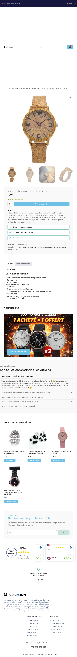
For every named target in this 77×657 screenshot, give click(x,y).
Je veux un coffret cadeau (16, 298)
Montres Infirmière (33, 626)
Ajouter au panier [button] (34, 460)
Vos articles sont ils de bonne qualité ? (20, 402)
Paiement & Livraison (57, 629)
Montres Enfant (32, 635)
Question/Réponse (56, 626)
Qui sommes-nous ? (57, 623)
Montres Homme (32, 623)
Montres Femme (32, 620)
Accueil (11, 88)
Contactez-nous (55, 632)
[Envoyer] (63, 532)
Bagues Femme (32, 629)
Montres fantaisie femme (33, 88)
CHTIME (15, 249)
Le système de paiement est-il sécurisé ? (19, 406)
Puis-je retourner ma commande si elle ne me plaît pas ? (27, 392)
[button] (40, 46)
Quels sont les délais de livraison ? (17, 376)
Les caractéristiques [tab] (23, 264)
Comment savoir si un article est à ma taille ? (22, 397)
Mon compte (54, 620)
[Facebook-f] (38, 579)
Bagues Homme (32, 632)
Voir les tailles (10, 460)
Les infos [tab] (10, 264)
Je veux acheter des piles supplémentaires (23, 296)
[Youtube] (42, 579)
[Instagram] (35, 579)
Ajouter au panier (41, 204)
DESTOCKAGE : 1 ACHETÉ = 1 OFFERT (29, 247)
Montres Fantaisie (20, 88)
